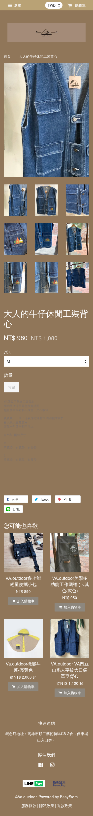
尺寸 (8, 351)
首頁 (7, 56)
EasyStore (69, 796)
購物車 (80, 5)
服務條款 (28, 805)
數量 (8, 375)
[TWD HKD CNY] (53, 5)
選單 (17, 5)
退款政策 (64, 805)
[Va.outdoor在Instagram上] (52, 765)
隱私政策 (46, 805)
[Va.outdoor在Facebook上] (40, 765)
